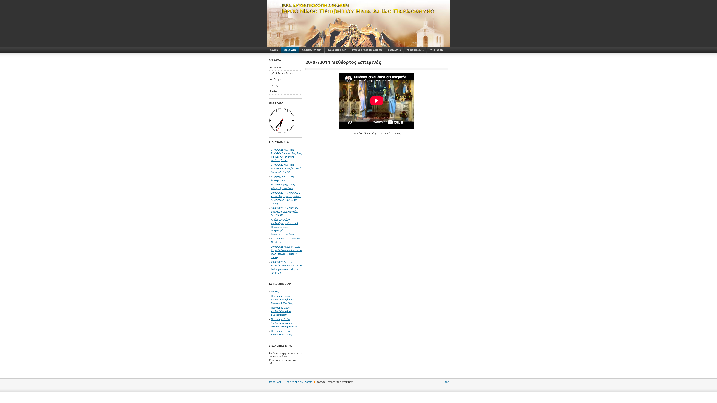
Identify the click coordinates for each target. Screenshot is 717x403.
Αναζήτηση (275, 79)
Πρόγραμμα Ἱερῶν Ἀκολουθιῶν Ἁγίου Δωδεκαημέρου (281, 311)
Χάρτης (275, 291)
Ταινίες (273, 91)
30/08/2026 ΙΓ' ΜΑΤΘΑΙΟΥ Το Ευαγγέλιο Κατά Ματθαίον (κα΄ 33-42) (286, 212)
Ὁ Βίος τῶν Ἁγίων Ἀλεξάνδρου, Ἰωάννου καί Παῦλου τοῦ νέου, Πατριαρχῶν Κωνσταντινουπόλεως (284, 227)
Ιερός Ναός (275, 382)
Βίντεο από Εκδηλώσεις (299, 382)
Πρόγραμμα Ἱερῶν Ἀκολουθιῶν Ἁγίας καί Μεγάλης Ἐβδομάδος (282, 299)
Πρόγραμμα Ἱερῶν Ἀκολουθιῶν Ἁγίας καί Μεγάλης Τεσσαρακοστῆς (284, 323)
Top (447, 382)
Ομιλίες (274, 85)
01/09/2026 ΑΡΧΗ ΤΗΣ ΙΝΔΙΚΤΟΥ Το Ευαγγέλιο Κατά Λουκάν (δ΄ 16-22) (286, 168)
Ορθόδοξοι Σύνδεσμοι (281, 73)
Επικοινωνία (276, 67)
